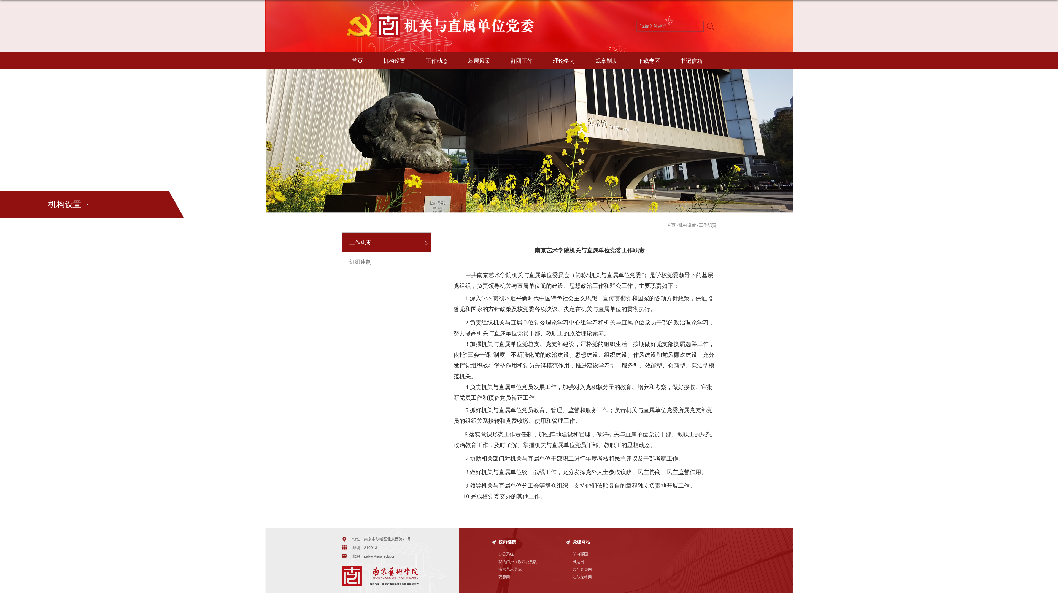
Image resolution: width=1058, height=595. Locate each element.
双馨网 (504, 577)
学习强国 (580, 554)
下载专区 (649, 61)
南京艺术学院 (510, 569)
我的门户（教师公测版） (519, 561)
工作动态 (437, 61)
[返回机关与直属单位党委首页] (438, 13)
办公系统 (506, 554)
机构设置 (394, 61)
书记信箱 (691, 61)
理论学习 (564, 61)
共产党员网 (582, 569)
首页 (357, 61)
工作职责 (707, 225)
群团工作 (522, 61)
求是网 (578, 561)
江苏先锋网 (582, 577)
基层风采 (479, 61)
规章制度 (606, 61)
